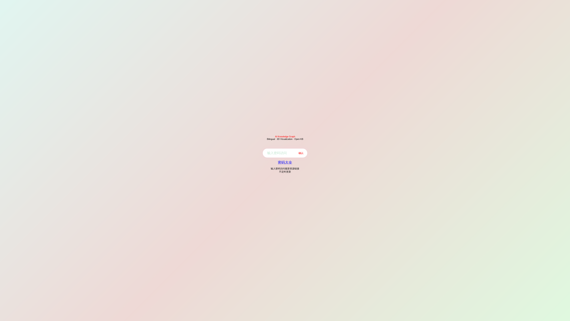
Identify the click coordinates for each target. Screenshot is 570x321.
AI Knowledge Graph (285, 136)
